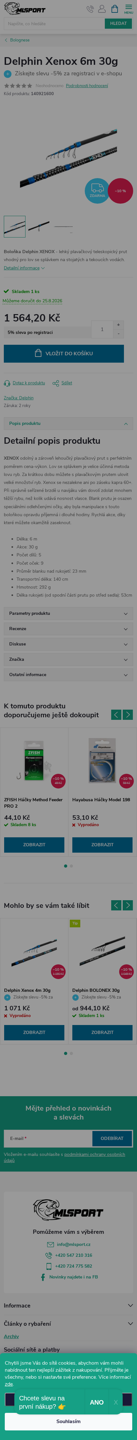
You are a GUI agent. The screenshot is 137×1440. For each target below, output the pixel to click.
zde (9, 1384)
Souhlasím (68, 1421)
